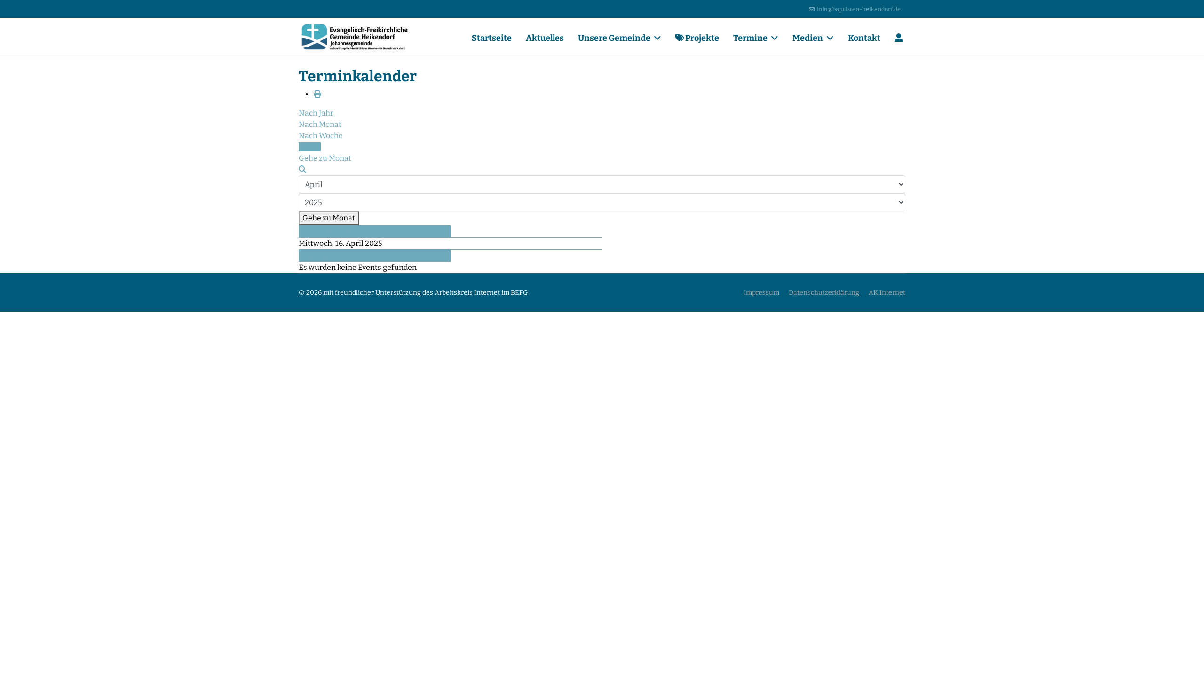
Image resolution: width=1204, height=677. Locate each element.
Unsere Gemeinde (614, 38)
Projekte (701, 38)
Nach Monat (320, 124)
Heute (310, 146)
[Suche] (302, 169)
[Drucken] (317, 94)
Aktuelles (545, 38)
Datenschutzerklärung (824, 293)
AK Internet (887, 293)
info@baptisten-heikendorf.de (858, 9)
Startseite (492, 38)
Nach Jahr (316, 113)
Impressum (761, 293)
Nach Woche (321, 135)
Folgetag (314, 255)
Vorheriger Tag (325, 231)
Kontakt (864, 38)
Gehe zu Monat (328, 217)
